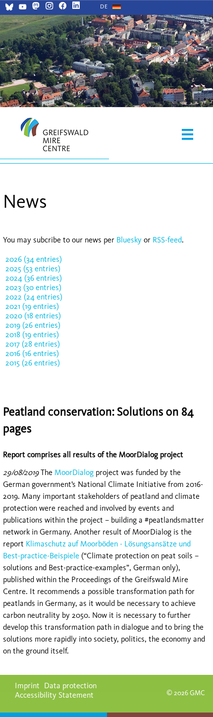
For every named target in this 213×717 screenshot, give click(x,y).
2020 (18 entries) (33, 315)
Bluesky (130, 239)
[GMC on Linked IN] (76, 6)
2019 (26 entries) (32, 325)
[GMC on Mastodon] (36, 6)
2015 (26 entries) (32, 362)
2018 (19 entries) (32, 334)
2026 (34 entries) (33, 259)
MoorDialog (75, 472)
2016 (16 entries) (32, 353)
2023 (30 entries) (33, 287)
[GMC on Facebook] (62, 6)
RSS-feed (167, 239)
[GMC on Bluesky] (9, 8)
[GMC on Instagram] (49, 6)
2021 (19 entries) (32, 306)
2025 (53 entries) (32, 268)
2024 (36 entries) (33, 278)
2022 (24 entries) (33, 296)
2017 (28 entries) (32, 344)
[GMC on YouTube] (22, 8)
